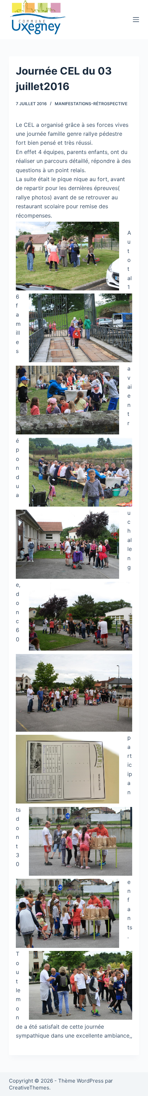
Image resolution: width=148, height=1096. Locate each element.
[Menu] (136, 19)
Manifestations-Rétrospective (91, 103)
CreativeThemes (29, 1087)
